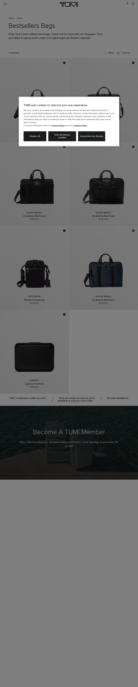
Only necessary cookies (62, 136)
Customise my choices (91, 136)
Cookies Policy (80, 125)
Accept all (35, 136)
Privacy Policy (58, 125)
